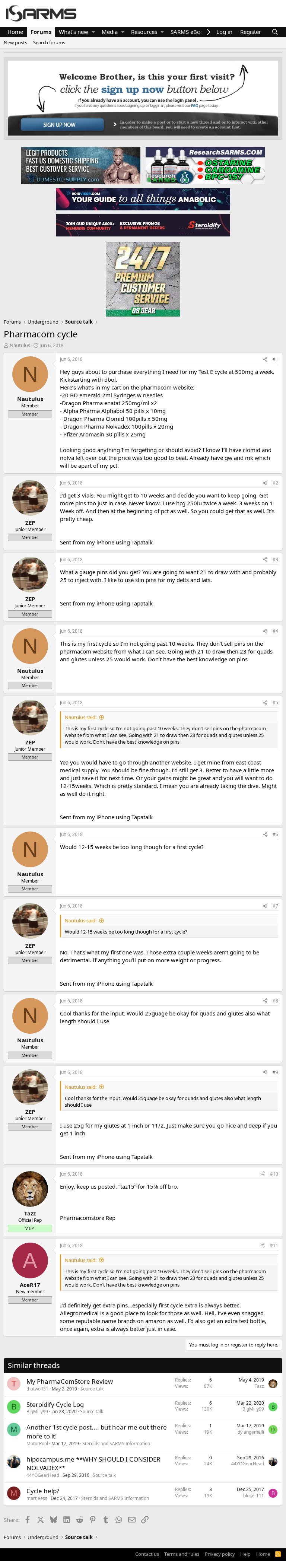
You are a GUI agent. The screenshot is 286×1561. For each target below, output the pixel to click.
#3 (275, 559)
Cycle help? (42, 1491)
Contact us (147, 1554)
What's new (73, 31)
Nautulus (20, 345)
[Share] (265, 359)
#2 (275, 483)
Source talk (92, 1389)
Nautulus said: (80, 717)
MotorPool (37, 1443)
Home (15, 31)
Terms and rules (181, 1554)
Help (245, 1554)
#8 (275, 1001)
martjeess (36, 1498)
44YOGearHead (42, 1475)
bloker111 (253, 1495)
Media (110, 31)
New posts (15, 42)
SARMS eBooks (190, 31)
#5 (275, 702)
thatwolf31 (37, 1389)
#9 (275, 1072)
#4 (275, 631)
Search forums (49, 42)
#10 (274, 1174)
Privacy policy (220, 1554)
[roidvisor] (143, 199)
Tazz (259, 1386)
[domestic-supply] (80, 165)
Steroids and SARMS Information (116, 1443)
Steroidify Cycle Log (55, 1404)
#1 (275, 359)
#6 (275, 834)
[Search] (275, 32)
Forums (41, 31)
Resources (144, 31)
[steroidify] (143, 225)
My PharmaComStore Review (69, 1381)
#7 (275, 906)
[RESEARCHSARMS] (204, 165)
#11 (274, 1245)
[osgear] (143, 277)
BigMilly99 (37, 1411)
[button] (93, 32)
